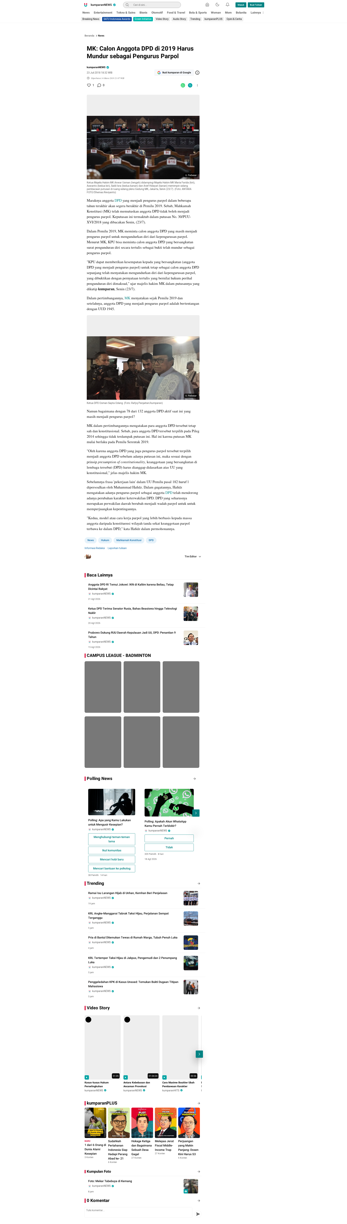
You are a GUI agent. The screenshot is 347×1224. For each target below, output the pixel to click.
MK (128, 297)
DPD (119, 200)
